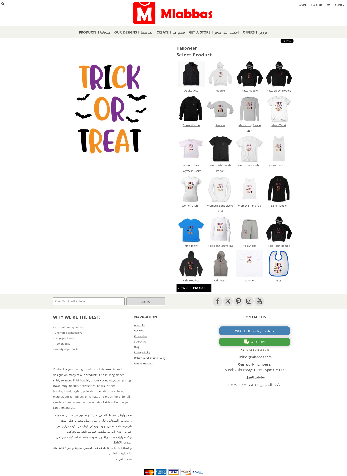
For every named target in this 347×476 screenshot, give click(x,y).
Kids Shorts (249, 246)
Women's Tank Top (249, 205)
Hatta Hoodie (249, 90)
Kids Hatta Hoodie (279, 246)
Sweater (220, 125)
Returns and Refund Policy (150, 358)
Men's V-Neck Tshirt (249, 165)
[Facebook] (217, 301)
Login (302, 5)
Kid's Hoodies (191, 280)
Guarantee (140, 336)
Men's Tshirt (278, 125)
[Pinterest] (238, 301)
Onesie (249, 280)
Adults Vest (191, 90)
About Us (139, 325)
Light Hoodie (279, 205)
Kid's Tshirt (191, 246)
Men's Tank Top (278, 165)
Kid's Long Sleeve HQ (220, 246)
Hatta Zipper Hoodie (278, 90)
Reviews (139, 330)
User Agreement (143, 363)
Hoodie (220, 90)
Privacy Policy (142, 352)
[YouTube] (259, 301)
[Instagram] (249, 301)
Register (316, 5)
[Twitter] (228, 301)
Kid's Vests (220, 280)
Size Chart (140, 341)
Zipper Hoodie (191, 125)
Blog (136, 347)
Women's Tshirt (191, 205)
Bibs (278, 280)
